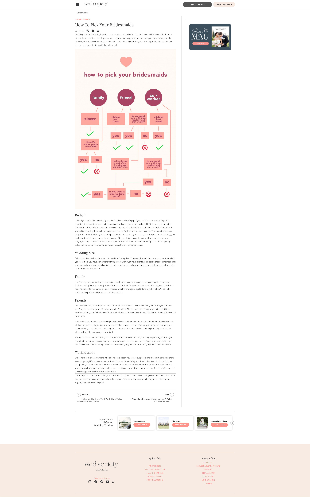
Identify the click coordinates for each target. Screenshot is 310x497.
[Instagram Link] (90, 482)
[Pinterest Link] (102, 482)
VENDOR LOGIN (208, 480)
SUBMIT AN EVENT (155, 476)
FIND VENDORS (197, 4)
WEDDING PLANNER (82, 20)
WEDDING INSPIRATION (155, 469)
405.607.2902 (208, 462)
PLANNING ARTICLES (154, 473)
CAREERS (208, 483)
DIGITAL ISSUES (208, 473)
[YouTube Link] (108, 482)
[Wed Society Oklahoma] (96, 4)
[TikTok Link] (113, 482)
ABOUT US (208, 469)
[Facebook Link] (96, 482)
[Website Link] (102, 471)
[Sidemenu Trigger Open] (77, 4)
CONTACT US (208, 476)
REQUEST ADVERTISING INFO (208, 466)
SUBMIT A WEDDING (224, 4)
